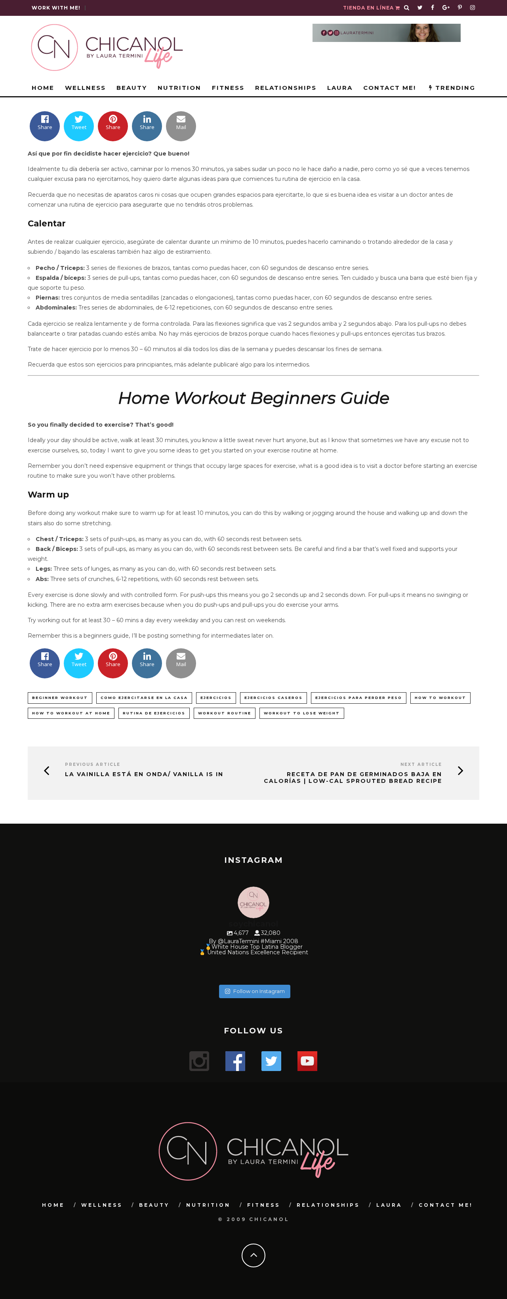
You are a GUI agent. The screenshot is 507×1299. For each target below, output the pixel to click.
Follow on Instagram (259, 991)
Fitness (228, 87)
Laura (340, 87)
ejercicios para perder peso (358, 697)
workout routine (224, 713)
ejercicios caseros (273, 697)
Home (43, 87)
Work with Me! (56, 8)
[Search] (407, 8)
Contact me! (389, 87)
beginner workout (60, 697)
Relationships (285, 87)
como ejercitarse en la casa (144, 697)
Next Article (421, 764)
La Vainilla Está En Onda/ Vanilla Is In (144, 774)
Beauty (131, 87)
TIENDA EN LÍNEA (369, 8)
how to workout (440, 697)
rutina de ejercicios (154, 713)
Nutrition (179, 87)
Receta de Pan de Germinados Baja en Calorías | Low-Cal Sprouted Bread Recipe (353, 777)
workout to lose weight (302, 713)
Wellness (85, 87)
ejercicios (216, 697)
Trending (454, 87)
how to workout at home (71, 713)
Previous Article (92, 764)
